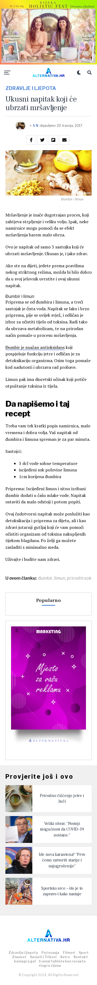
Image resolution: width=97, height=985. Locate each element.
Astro (65, 957)
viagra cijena (50, 966)
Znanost (19, 957)
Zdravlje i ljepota (23, 953)
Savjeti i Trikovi (43, 957)
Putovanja (50, 953)
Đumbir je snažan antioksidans (35, 347)
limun (59, 578)
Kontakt (81, 957)
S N (35, 126)
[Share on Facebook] (31, 140)
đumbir (45, 578)
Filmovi (69, 953)
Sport (84, 953)
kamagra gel (25, 961)
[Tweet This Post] (42, 140)
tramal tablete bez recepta (62, 961)
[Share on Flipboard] (53, 140)
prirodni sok (79, 578)
